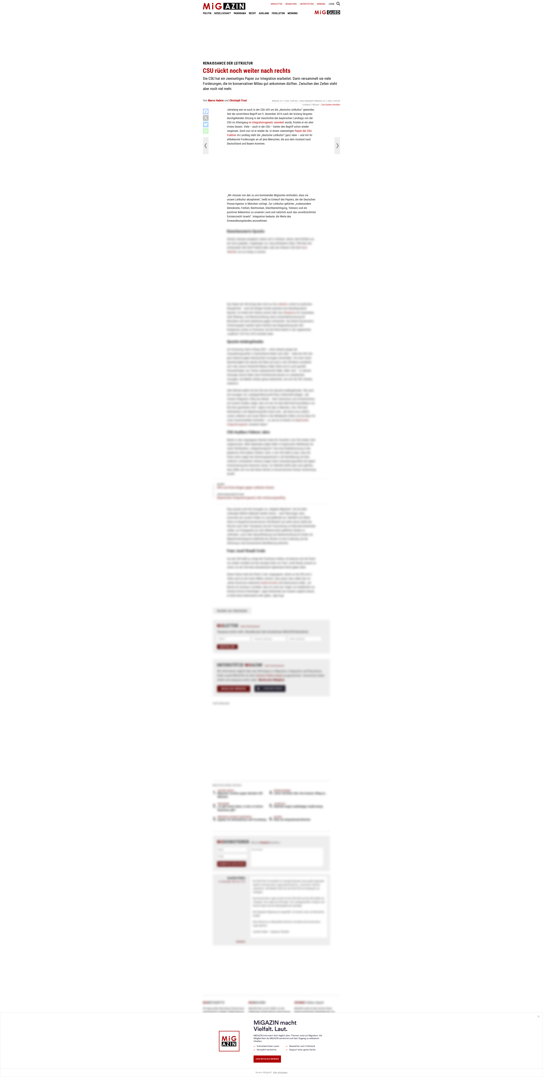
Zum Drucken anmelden (330, 105)
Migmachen (291, 4)
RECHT (252, 13)
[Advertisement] (271, 38)
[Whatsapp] (206, 131)
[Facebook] (206, 111)
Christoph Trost (238, 100)
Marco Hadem (216, 100)
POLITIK (207, 13)
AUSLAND (264, 13)
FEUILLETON (278, 13)
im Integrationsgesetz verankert (266, 122)
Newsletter (276, 4)
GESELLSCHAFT (222, 13)
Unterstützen (306, 4)
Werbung (321, 4)
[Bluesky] (206, 124)
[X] (206, 118)
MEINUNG (293, 13)
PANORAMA (240, 13)
